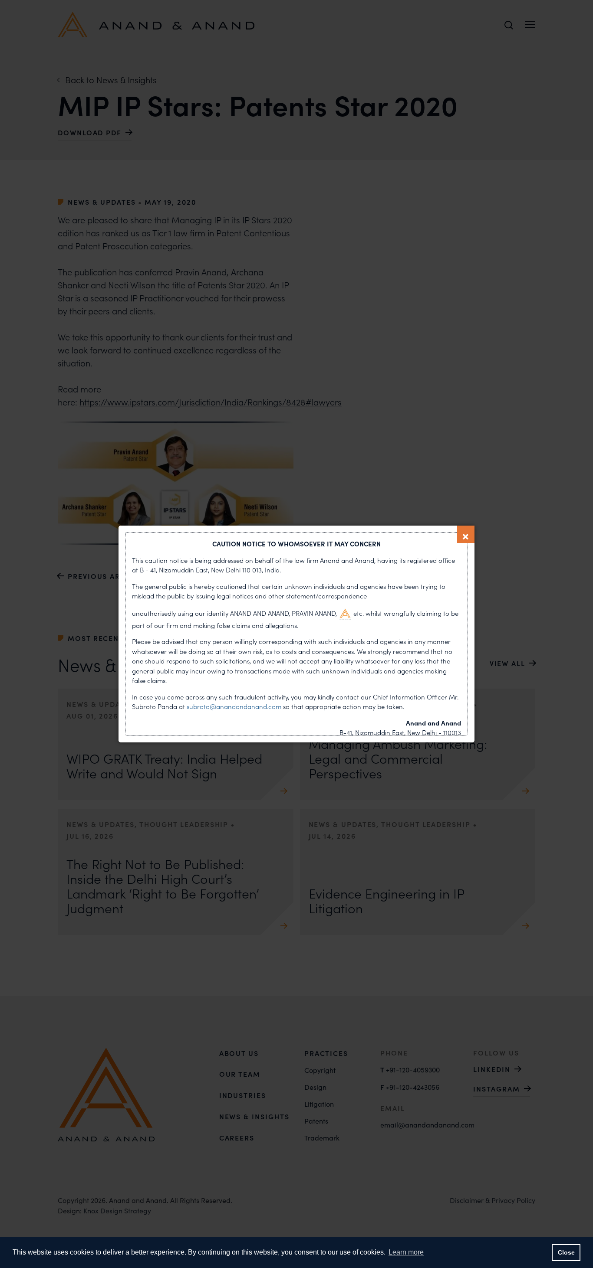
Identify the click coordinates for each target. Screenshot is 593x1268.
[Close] (465, 534)
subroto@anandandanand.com (235, 706)
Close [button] (566, 1252)
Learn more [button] (406, 1252)
